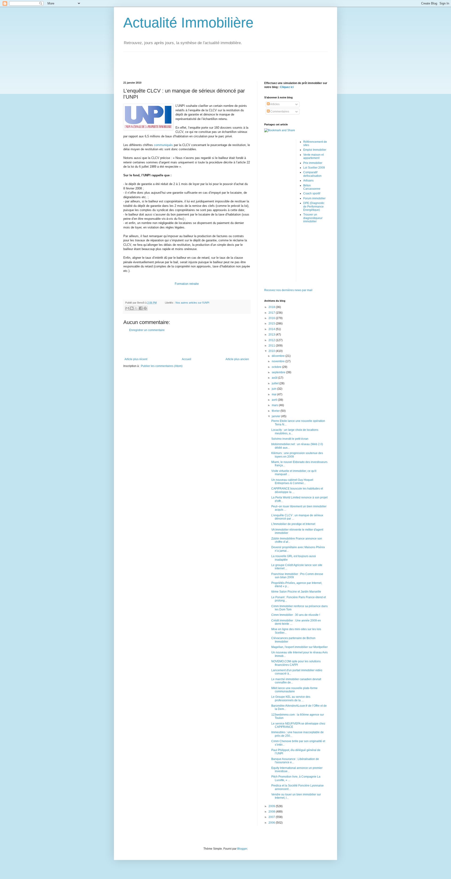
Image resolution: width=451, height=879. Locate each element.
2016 (272, 318)
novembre (278, 361)
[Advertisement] (225, 62)
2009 (272, 806)
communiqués (163, 145)
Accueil (186, 359)
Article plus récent (135, 359)
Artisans (308, 180)
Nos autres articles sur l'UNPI (192, 302)
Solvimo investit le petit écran (289, 438)
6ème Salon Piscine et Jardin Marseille (296, 591)
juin (274, 388)
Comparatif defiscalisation (312, 174)
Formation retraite (187, 283)
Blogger (242, 848)
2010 (272, 351)
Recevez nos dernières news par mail (288, 290)
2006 (272, 822)
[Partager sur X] (136, 308)
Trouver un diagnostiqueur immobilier (313, 218)
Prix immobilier (312, 163)
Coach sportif (311, 193)
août (275, 377)
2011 (272, 345)
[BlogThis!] (131, 308)
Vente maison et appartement (313, 156)
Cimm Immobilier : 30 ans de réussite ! (295, 615)
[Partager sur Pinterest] (145, 308)
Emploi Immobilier (314, 149)
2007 (272, 817)
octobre (277, 367)
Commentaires (279, 111)
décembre (278, 356)
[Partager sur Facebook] (140, 308)
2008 (272, 811)
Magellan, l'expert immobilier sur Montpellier (299, 647)
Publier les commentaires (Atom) (162, 366)
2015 (272, 323)
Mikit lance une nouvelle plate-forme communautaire (294, 689)
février (276, 411)
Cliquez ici (287, 87)
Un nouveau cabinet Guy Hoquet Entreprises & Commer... (292, 481)
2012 (272, 340)
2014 (272, 329)
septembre (279, 372)
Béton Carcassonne (311, 187)
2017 (272, 312)
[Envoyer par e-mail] (127, 308)
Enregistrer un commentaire (147, 330)
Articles (275, 104)
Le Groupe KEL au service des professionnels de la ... (290, 698)
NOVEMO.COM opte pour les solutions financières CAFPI (296, 663)
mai (274, 394)
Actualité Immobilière (188, 23)
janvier (276, 416)
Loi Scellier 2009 (314, 167)
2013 (272, 334)
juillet (275, 383)
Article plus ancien (237, 359)
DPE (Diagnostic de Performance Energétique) (313, 206)
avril (275, 399)
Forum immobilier (314, 198)
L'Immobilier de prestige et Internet (293, 524)
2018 (272, 307)
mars (275, 405)
